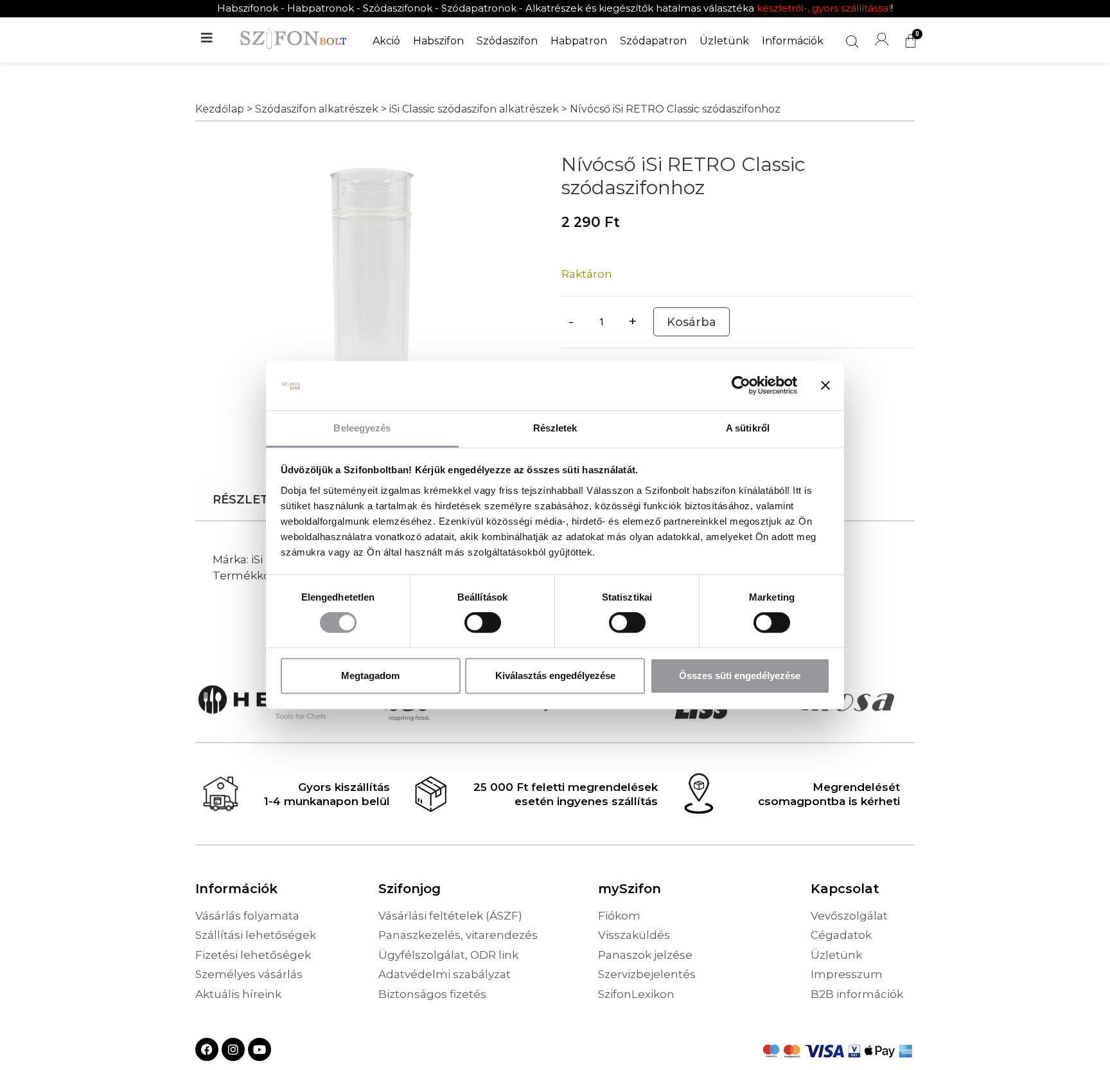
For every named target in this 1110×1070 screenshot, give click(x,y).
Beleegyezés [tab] (362, 427)
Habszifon (438, 41)
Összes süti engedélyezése (739, 675)
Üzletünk (724, 41)
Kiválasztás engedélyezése (555, 675)
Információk (793, 41)
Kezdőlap (219, 109)
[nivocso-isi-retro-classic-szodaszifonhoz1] (372, 290)
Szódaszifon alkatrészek (316, 109)
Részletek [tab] (555, 427)
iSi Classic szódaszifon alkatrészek (474, 109)
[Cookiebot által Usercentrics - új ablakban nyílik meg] (741, 385)
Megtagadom (370, 675)
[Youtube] (259, 1049)
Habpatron (579, 41)
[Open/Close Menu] (206, 41)
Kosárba (691, 322)
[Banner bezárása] (825, 385)
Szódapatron (653, 41)
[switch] (482, 622)
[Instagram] (233, 1049)
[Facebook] (206, 1049)
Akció (386, 41)
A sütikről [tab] (748, 427)
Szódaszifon (507, 41)
